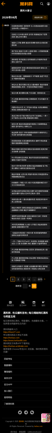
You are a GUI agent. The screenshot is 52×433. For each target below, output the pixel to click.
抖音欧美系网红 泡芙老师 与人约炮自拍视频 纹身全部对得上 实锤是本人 (30, 27)
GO (34, 286)
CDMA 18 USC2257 (35, 432)
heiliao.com (38, 426)
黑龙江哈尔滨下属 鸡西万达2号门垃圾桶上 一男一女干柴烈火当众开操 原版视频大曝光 (30, 117)
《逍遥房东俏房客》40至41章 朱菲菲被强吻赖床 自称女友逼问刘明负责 (29, 234)
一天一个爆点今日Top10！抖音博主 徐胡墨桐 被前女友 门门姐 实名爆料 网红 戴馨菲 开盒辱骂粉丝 (30, 242)
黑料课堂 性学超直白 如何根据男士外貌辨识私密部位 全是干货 (29, 61)
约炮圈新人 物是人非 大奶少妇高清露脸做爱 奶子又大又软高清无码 (30, 184)
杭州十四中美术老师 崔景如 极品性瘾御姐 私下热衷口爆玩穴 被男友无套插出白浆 (30, 167)
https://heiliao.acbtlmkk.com (15, 346)
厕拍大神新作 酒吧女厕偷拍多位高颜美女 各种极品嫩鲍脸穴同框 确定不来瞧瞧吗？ (29, 209)
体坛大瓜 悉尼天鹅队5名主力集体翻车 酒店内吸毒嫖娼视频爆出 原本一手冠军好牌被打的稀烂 (30, 86)
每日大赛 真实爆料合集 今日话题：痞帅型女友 (28, 93)
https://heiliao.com (11, 338)
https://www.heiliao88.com (15, 340)
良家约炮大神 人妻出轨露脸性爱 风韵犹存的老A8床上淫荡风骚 (29, 200)
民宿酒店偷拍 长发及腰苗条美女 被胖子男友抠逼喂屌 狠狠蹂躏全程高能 (29, 142)
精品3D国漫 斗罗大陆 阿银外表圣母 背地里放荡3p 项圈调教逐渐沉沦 (30, 175)
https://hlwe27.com (11, 332)
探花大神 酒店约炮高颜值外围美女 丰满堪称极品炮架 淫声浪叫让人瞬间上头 (29, 125)
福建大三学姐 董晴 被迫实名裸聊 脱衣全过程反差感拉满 (30, 44)
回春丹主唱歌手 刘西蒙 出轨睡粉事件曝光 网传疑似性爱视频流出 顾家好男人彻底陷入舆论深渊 (30, 267)
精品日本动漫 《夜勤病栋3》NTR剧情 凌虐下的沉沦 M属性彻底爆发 (30, 77)
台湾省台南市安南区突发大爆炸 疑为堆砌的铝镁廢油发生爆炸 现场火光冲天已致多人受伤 (30, 192)
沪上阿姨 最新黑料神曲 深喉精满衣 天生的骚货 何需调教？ (30, 100)
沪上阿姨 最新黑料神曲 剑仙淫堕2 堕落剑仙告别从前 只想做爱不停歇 (30, 259)
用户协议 (13, 432)
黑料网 (21, 421)
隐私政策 (22, 432)
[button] (43, 421)
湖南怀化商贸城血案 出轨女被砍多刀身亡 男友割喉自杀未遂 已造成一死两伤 (29, 217)
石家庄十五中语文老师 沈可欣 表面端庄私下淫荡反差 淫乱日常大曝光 (29, 35)
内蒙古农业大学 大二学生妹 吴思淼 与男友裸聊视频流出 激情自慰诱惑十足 (30, 108)
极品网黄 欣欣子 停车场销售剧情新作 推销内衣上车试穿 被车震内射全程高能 (30, 134)
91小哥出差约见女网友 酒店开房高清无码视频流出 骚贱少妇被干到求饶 (30, 159)
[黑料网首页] (26, 4)
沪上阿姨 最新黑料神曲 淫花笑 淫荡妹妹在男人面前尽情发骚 (30, 251)
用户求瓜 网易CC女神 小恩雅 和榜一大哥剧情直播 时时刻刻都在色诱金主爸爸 (30, 52)
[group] (42, 417)
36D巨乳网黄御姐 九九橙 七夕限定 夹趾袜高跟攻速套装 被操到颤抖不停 (29, 226)
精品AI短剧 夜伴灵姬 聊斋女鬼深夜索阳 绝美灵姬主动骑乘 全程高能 (30, 150)
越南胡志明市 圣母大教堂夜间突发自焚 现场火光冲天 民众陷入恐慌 (29, 69)
